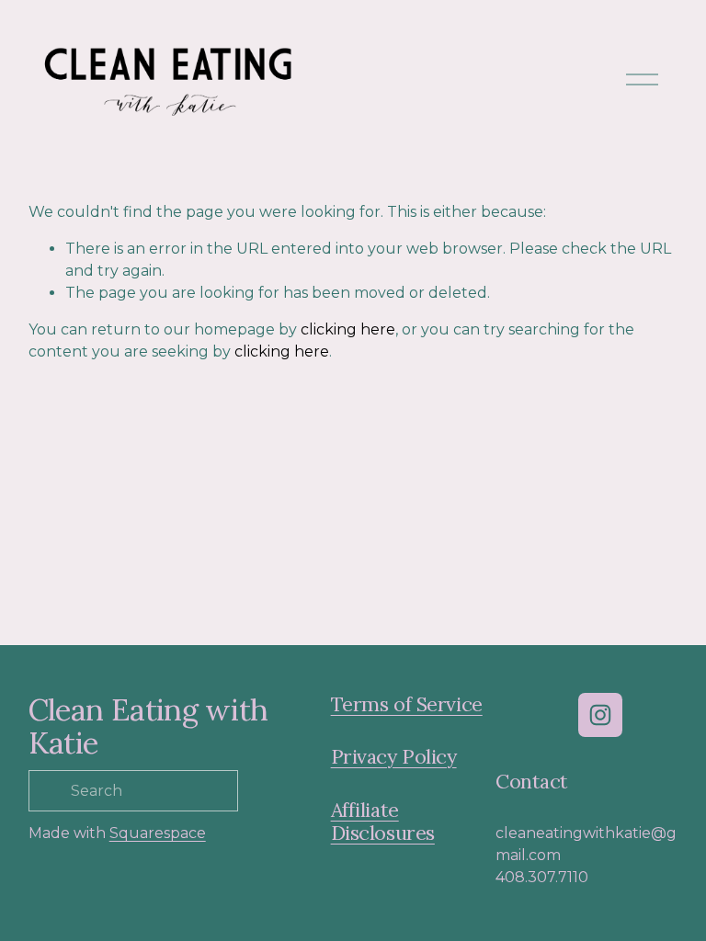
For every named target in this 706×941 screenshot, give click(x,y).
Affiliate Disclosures (383, 822)
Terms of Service (407, 704)
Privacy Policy (394, 756)
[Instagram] (600, 715)
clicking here (348, 329)
